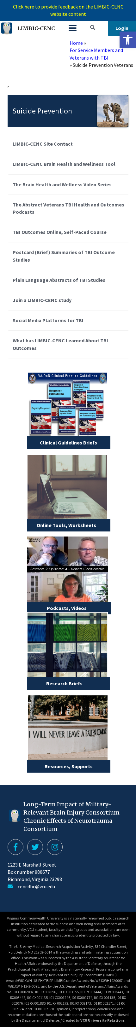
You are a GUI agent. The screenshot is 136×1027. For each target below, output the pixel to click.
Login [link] (121, 28)
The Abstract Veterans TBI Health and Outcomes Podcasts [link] (68, 208)
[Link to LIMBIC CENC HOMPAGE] (72, 28)
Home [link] (76, 43)
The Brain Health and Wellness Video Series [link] (62, 184)
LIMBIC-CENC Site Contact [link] (43, 144)
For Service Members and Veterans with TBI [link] (96, 54)
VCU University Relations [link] (102, 1020)
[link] (128, 40)
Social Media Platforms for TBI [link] (48, 320)
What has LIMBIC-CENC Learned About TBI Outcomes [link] (60, 344)
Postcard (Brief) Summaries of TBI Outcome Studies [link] (64, 256)
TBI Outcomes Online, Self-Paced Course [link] (60, 232)
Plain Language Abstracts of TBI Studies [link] (59, 280)
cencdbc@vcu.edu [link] (36, 886)
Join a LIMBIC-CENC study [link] (42, 300)
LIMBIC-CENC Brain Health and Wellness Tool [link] (64, 164)
